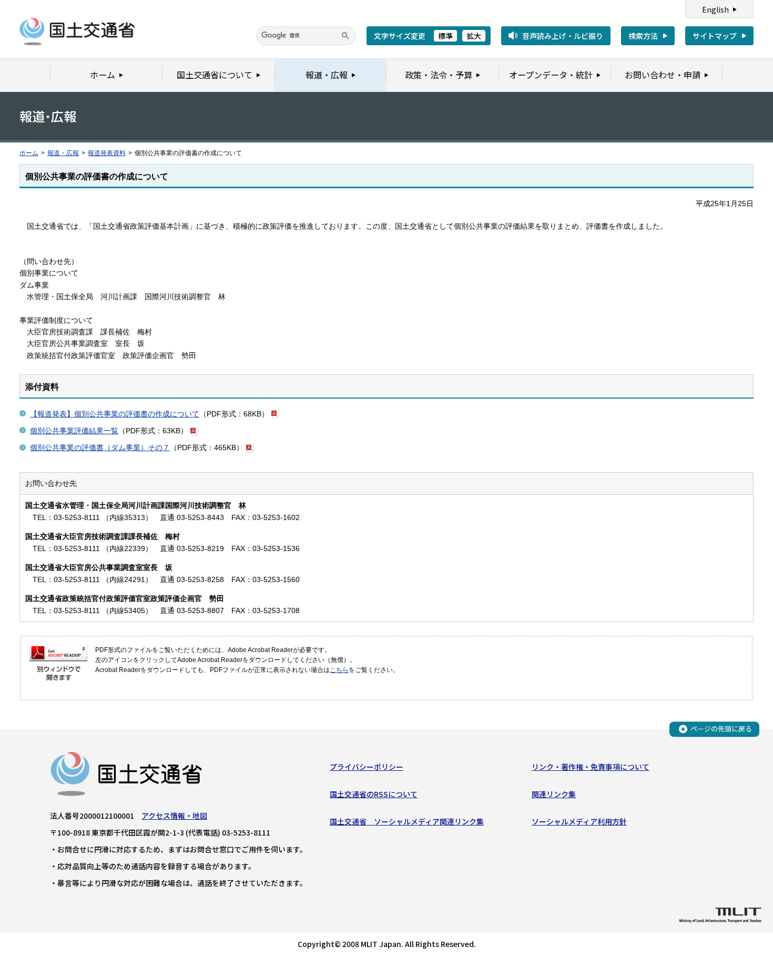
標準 (445, 35)
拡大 (473, 35)
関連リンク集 (554, 794)
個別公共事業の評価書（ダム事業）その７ (100, 447)
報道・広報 (63, 153)
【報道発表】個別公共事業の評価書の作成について (114, 414)
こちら (339, 670)
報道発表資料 (107, 153)
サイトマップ (715, 35)
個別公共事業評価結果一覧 (74, 430)
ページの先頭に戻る (721, 729)
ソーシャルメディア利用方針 (579, 821)
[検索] (345, 35)
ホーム (28, 153)
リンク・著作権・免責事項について (590, 766)
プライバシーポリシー (366, 766)
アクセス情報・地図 (174, 815)
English (715, 9)
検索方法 (643, 35)
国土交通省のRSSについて (374, 794)
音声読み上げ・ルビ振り (562, 35)
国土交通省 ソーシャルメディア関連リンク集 (407, 821)
